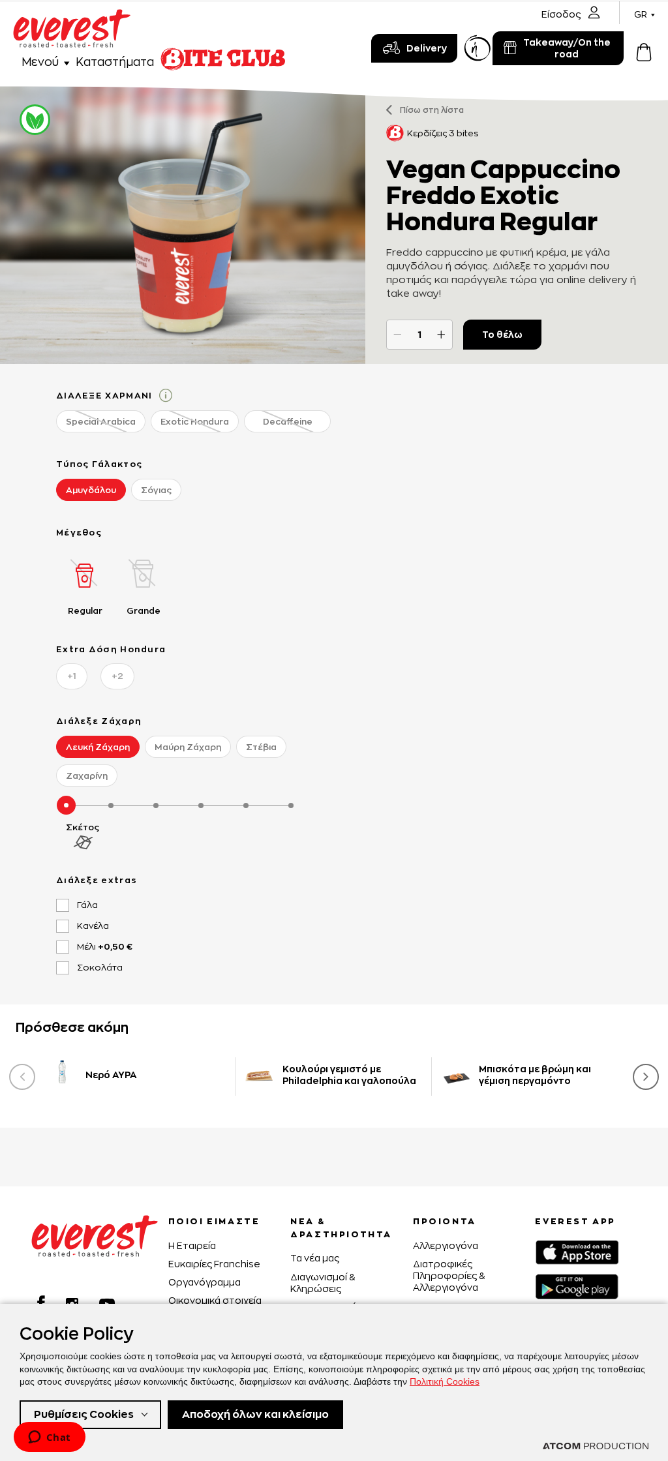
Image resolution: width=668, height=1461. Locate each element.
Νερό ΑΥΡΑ (111, 1074)
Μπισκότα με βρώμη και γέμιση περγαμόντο (535, 1074)
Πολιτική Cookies (444, 1381)
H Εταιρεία (192, 1245)
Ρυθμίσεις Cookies (84, 1414)
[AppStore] (577, 1252)
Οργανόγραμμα (204, 1282)
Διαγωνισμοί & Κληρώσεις (322, 1282)
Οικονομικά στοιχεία (215, 1300)
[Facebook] (41, 1302)
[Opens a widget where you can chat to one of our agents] (49, 1438)
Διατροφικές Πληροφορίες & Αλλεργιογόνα (449, 1275)
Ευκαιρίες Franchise (214, 1264)
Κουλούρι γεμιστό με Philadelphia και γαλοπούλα (349, 1074)
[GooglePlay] (576, 1286)
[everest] (71, 16)
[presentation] (22, 1077)
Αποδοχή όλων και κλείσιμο (255, 1414)
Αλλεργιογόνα (445, 1245)
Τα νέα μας (314, 1258)
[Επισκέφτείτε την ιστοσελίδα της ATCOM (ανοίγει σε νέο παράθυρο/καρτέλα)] (595, 1446)
